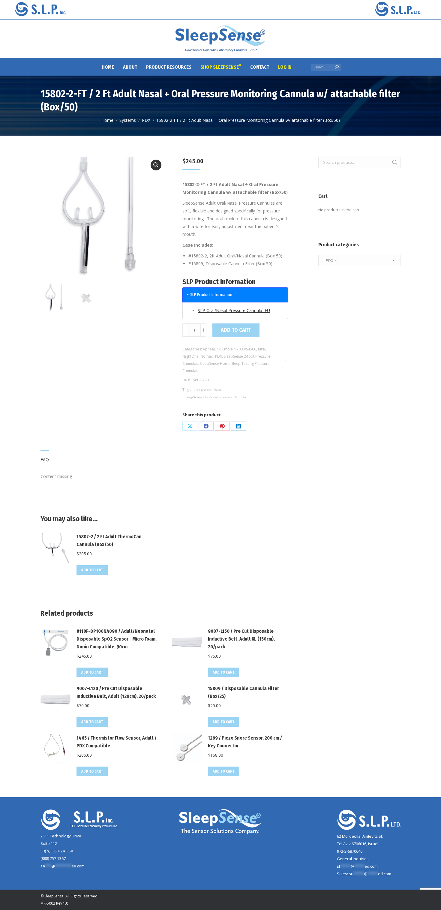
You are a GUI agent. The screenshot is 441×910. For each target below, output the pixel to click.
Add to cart (236, 330)
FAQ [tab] (44, 459)
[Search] (337, 67)
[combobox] (359, 260)
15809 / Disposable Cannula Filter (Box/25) (243, 692)
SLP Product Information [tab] (211, 294)
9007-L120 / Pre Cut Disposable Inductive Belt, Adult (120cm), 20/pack (116, 692)
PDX (218, 356)
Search (394, 162)
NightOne (190, 356)
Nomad (206, 356)
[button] (156, 165)
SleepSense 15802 (208, 390)
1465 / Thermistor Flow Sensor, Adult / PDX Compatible (116, 742)
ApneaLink (211, 349)
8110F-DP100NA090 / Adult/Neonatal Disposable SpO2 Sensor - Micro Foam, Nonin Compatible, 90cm (116, 639)
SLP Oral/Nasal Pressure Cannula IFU (234, 310)
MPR (261, 349)
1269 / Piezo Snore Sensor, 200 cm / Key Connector (245, 742)
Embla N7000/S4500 (239, 349)
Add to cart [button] (92, 570)
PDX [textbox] (330, 260)
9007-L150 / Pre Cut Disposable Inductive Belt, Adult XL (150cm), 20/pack (241, 639)
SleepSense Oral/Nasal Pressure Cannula (215, 397)
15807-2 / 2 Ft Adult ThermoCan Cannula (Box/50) (109, 540)
